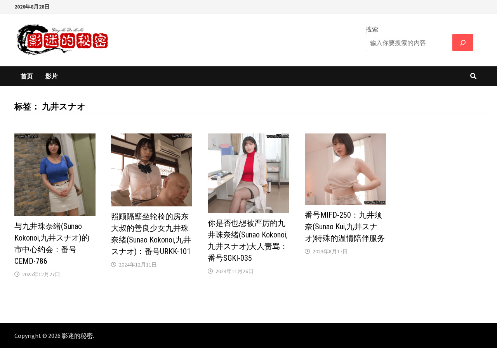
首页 (27, 76)
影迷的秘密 (77, 335)
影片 (51, 76)
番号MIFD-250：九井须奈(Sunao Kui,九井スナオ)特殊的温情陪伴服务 (345, 226)
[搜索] (462, 42)
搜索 (372, 29)
